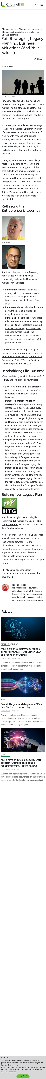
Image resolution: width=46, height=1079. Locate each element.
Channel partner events (30, 29)
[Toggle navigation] (42, 4)
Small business (9, 644)
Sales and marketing (28, 32)
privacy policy (35, 1069)
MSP (3, 699)
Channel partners (10, 32)
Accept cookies (23, 1076)
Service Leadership (33, 321)
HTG (31, 318)
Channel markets (10, 29)
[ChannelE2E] (12, 4)
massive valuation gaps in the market (23, 328)
